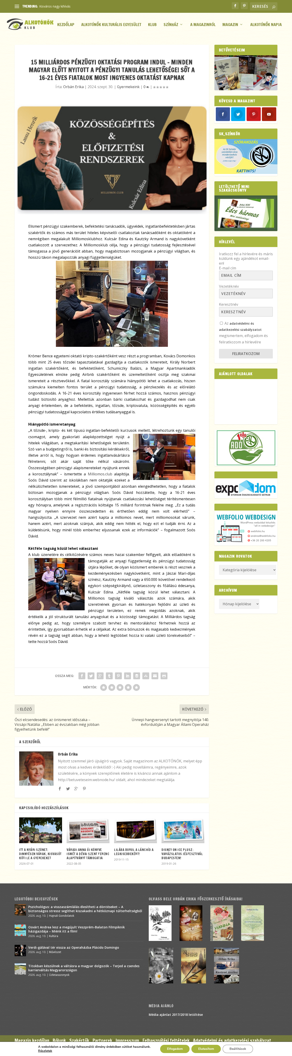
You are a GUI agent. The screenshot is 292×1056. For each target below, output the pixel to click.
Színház (171, 25)
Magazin (230, 25)
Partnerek (102, 1040)
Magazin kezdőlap (32, 1040)
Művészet (55, 952)
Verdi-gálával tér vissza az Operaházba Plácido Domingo (73, 947)
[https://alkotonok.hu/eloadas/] (245, 173)
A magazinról (203, 25)
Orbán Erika (73, 86)
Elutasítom (206, 1049)
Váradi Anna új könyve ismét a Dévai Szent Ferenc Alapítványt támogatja (88, 854)
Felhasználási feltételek (166, 1040)
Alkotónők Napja (266, 25)
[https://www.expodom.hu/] (245, 488)
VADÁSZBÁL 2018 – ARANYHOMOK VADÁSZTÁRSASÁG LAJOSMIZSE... (91, 6)
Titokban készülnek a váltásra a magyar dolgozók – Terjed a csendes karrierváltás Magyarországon (83, 968)
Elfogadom (175, 1049)
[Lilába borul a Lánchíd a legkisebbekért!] (135, 830)
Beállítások (237, 1049)
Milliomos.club (100, 474)
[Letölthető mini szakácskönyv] (245, 213)
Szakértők (79, 1040)
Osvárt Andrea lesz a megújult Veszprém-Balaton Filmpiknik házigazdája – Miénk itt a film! (76, 929)
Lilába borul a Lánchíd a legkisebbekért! (134, 852)
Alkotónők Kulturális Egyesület (111, 25)
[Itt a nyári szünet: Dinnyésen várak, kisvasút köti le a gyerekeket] (40, 830)
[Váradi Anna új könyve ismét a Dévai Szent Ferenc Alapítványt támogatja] (88, 830)
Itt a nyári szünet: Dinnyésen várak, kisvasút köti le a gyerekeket (40, 854)
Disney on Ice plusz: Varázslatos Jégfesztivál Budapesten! (182, 854)
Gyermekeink (128, 86)
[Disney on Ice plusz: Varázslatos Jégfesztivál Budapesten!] (183, 830)
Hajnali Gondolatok (61, 916)
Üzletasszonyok (59, 975)
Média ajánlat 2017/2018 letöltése (176, 1014)
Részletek (45, 1051)
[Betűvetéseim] (245, 72)
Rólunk (59, 1040)
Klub (152, 25)
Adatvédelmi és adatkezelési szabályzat (232, 1040)
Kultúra (53, 936)
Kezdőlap (65, 25)
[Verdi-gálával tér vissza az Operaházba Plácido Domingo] (20, 950)
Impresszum (127, 1040)
